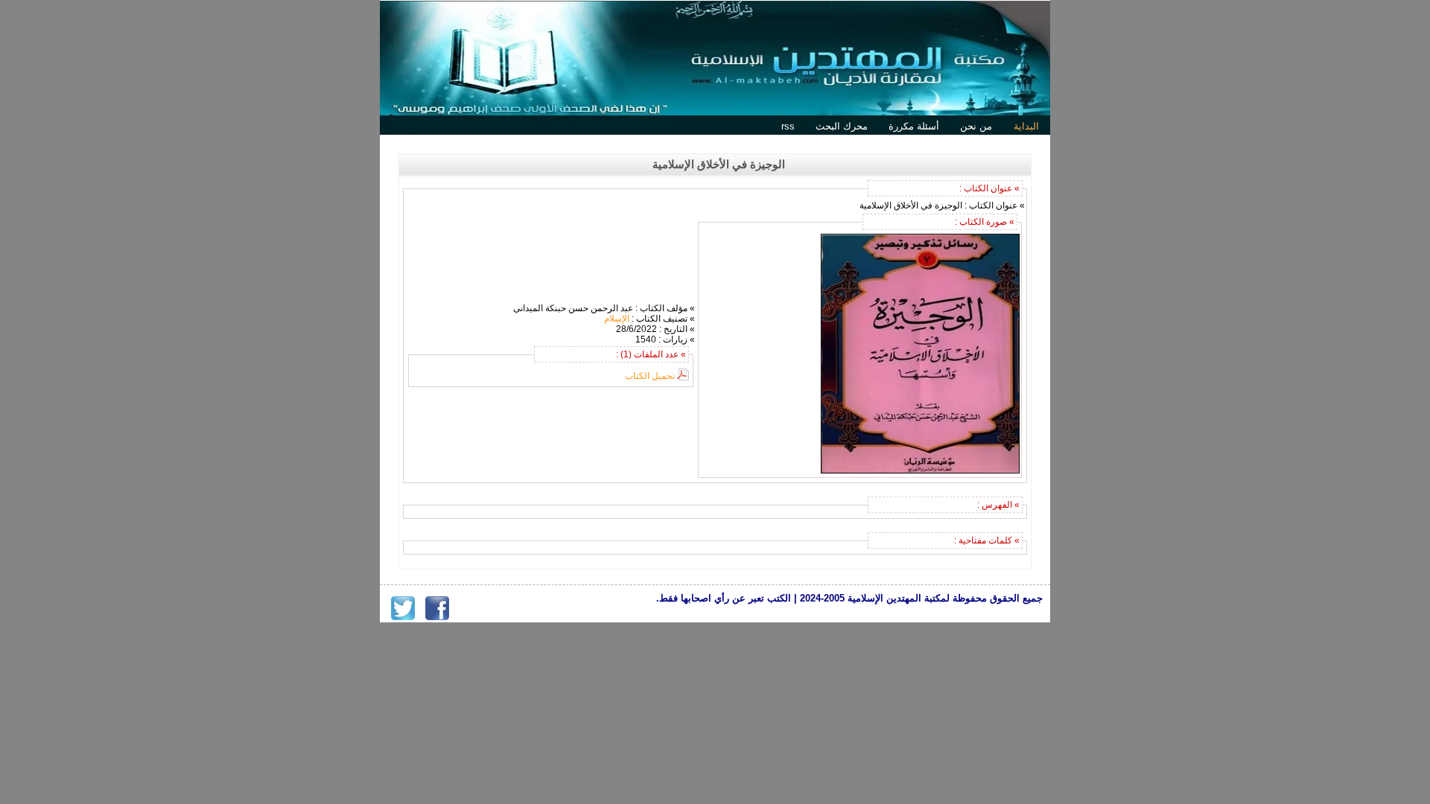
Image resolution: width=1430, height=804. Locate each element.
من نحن (976, 126)
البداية (1026, 126)
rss (788, 126)
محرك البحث (842, 126)
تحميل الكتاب (650, 376)
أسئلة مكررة (914, 126)
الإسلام (616, 318)
